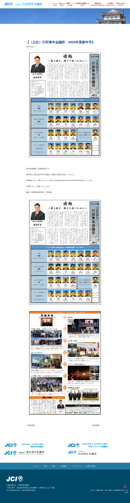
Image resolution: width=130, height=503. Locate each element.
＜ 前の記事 (30, 425)
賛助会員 (98, 4)
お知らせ (62, 4)
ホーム (55, 4)
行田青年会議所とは (82, 4)
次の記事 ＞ (96, 425)
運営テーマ (70, 4)
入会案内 (110, 4)
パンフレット (76, 466)
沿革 (45, 466)
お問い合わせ (120, 4)
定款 (53, 466)
